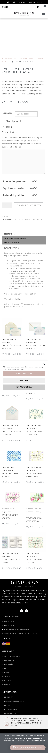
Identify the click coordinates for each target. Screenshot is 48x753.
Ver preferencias (24, 387)
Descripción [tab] (9, 234)
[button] (44, 364)
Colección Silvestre (33, 512)
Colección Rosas (8, 509)
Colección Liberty (32, 553)
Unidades (7, 113)
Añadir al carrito (29, 205)
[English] (4, 644)
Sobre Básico (6, 342)
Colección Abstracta (33, 509)
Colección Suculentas (21, 219)
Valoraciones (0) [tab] (11, 242)
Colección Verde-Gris (33, 425)
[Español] (8, 644)
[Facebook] (3, 7)
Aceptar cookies (24, 374)
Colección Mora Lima (33, 467)
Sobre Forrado (7, 428)
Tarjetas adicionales (27, 59)
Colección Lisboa (8, 467)
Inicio (4, 59)
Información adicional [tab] (15, 238)
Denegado (24, 380)
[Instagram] (6, 7)
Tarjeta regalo (36, 219)
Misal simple (6, 556)
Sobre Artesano (31, 342)
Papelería (12, 59)
